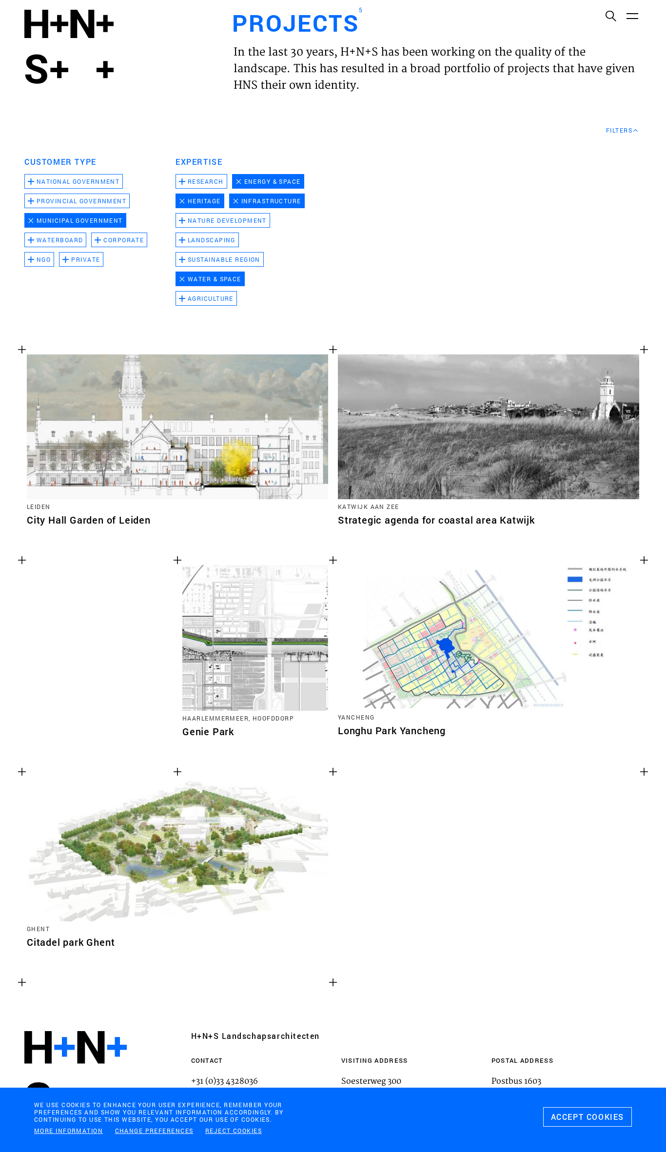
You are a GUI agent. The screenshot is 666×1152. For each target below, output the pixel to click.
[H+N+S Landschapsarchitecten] (75, 1073)
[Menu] (632, 15)
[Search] (610, 15)
